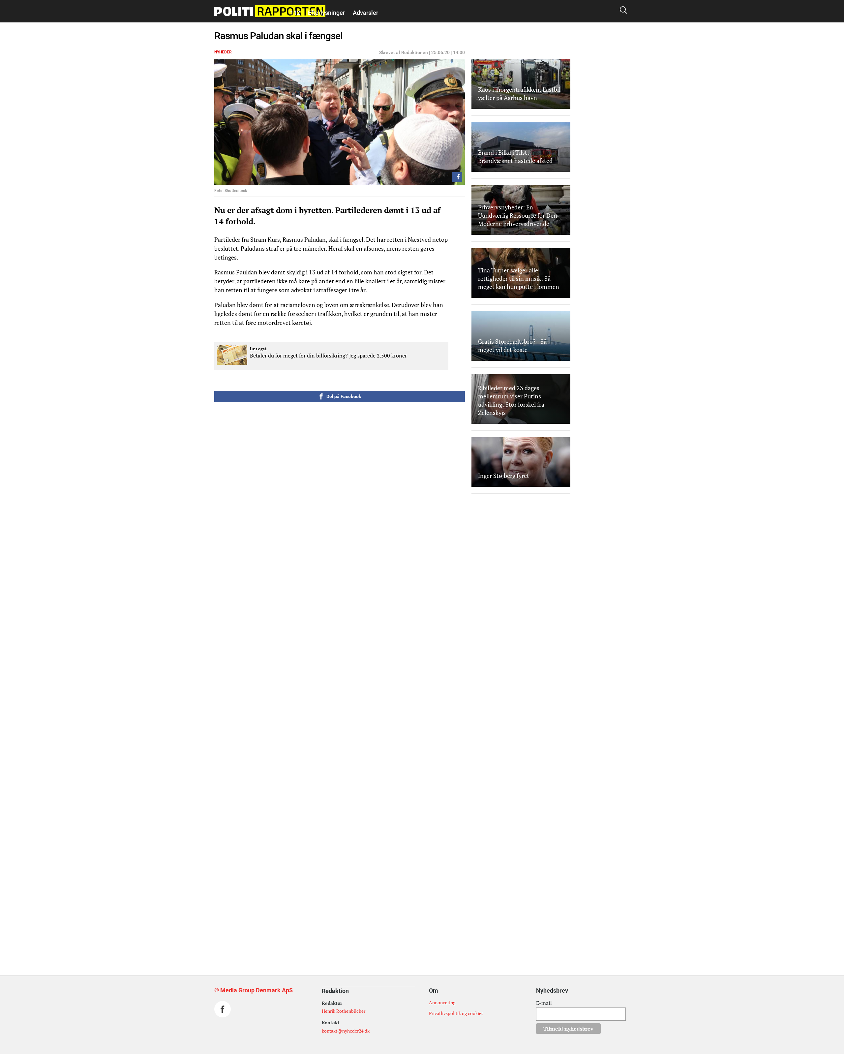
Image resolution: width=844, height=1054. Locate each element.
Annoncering (442, 1002)
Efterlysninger (326, 12)
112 (295, 12)
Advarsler (365, 12)
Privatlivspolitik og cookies (456, 1013)
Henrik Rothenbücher (343, 1011)
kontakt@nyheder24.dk (346, 1031)
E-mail (544, 1003)
